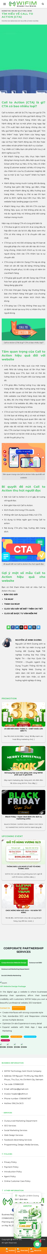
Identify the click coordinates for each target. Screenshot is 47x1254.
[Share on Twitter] (17, 627)
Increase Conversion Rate (30, 1036)
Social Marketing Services (15, 1130)
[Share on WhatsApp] (8, 627)
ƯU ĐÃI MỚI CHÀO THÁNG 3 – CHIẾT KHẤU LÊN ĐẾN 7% (23, 730)
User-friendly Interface (16, 1036)
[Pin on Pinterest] (26, 627)
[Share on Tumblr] (34, 627)
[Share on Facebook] (13, 627)
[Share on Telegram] (38, 627)
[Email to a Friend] (21, 627)
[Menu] (4, 4)
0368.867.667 (25, 1098)
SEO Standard (5, 1036)
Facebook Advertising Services (18, 1140)
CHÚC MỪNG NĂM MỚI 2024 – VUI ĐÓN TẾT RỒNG (24, 911)
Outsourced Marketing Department (20, 1121)
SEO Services (10, 1126)
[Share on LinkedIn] (30, 627)
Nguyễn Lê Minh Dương (29, 21)
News (29, 11)
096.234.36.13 (18, 1103)
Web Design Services (13, 1135)
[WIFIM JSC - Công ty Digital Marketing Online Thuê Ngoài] (22, 4)
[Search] (43, 4)
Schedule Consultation (18, 1007)
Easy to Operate (5, 1040)
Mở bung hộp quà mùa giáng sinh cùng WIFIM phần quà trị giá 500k (23, 774)
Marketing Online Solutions (14, 11)
